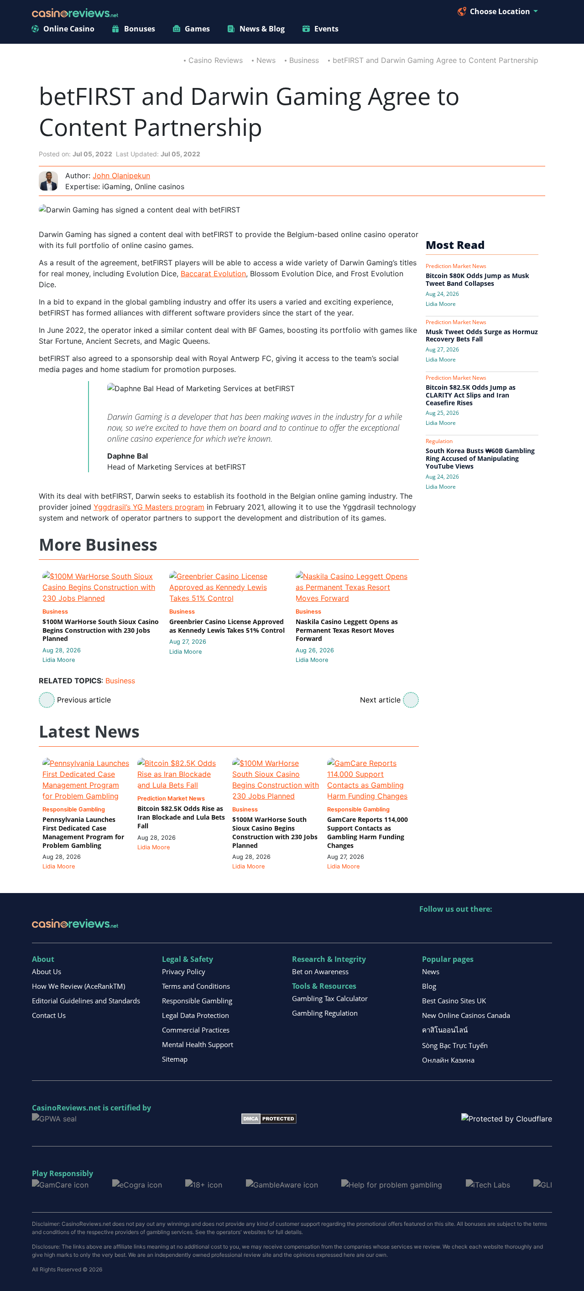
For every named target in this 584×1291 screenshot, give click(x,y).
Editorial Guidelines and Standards (86, 1000)
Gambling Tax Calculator (330, 998)
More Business (98, 545)
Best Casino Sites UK (454, 1000)
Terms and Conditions (196, 986)
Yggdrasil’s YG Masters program (149, 506)
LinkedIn (446, 927)
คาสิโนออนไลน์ (445, 1029)
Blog (429, 986)
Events (326, 29)
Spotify (544, 927)
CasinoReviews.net (66, 1108)
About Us (46, 971)
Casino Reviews (215, 60)
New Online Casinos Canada (466, 1015)
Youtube (485, 927)
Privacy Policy (183, 971)
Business (304, 60)
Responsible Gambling (197, 1000)
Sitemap (175, 1059)
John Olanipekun (121, 175)
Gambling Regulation (325, 1012)
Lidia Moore (58, 659)
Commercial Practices (195, 1029)
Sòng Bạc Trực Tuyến (455, 1045)
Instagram (524, 927)
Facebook (505, 927)
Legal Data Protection (195, 1015)
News (266, 60)
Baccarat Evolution (213, 273)
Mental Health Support (197, 1044)
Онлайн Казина (448, 1059)
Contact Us (49, 1015)
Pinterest (466, 927)
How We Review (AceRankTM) (78, 986)
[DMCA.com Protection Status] (269, 1118)
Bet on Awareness (320, 971)
